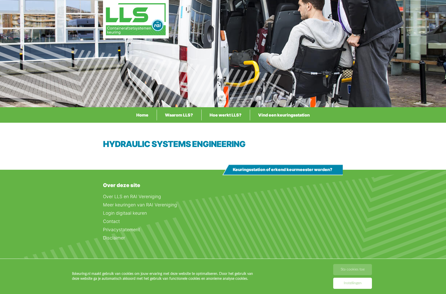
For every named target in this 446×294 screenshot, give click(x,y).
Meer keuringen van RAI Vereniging (140, 204)
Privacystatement (121, 229)
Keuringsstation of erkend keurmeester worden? (282, 169)
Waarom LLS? (179, 115)
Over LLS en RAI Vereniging (132, 196)
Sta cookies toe (353, 269)
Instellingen (353, 283)
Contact (111, 221)
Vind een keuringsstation (284, 115)
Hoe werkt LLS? (226, 115)
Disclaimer (114, 238)
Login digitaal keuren (125, 213)
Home (142, 115)
